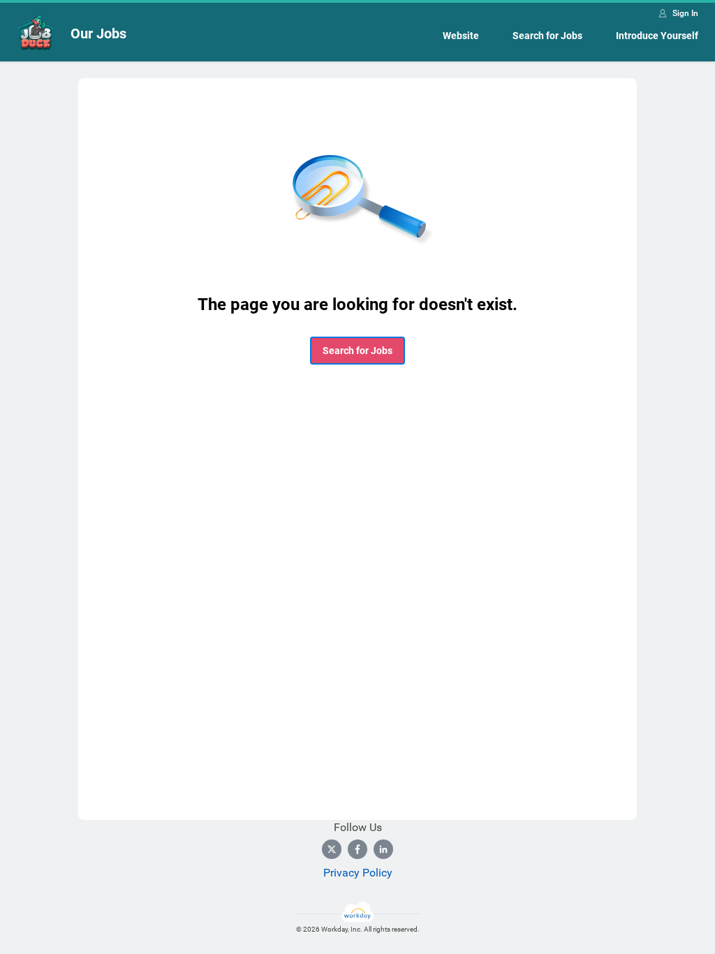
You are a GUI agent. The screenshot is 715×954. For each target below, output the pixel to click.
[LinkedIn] (383, 849)
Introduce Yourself (657, 35)
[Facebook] (357, 849)
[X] (331, 849)
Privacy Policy (357, 872)
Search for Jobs (547, 35)
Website (461, 35)
